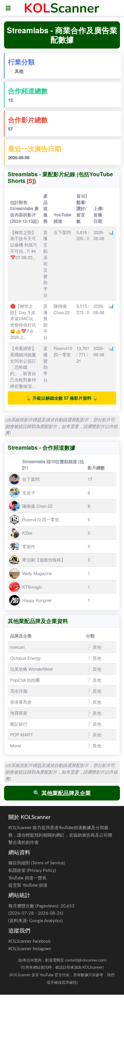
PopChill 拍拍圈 (25, 680)
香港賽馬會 (21, 702)
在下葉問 (62, 232)
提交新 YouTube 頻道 (28, 885)
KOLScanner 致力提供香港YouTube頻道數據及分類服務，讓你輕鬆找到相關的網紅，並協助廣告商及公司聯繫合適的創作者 (60, 835)
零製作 (28, 546)
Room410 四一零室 (63, 351)
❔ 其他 (15, 71)
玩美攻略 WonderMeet (31, 669)
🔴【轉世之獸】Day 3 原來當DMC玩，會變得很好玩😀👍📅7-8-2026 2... (23, 321)
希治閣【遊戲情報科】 (43, 560)
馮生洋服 (18, 691)
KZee (27, 533)
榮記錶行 (18, 724)
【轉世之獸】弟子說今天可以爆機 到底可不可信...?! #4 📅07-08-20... (23, 244)
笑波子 (28, 493)
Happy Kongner (37, 600)
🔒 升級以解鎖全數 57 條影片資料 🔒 (62, 398)
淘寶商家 (18, 713)
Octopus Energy (25, 658)
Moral (15, 745)
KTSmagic (32, 587)
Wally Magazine (37, 573)
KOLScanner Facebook (29, 941)
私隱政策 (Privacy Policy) (32, 870)
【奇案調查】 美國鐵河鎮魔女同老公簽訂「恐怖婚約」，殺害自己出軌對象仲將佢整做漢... (23, 367)
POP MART (21, 734)
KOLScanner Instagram (29, 949)
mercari (17, 647)
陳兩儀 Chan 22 (61, 309)
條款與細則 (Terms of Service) (36, 863)
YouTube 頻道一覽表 (27, 878)
